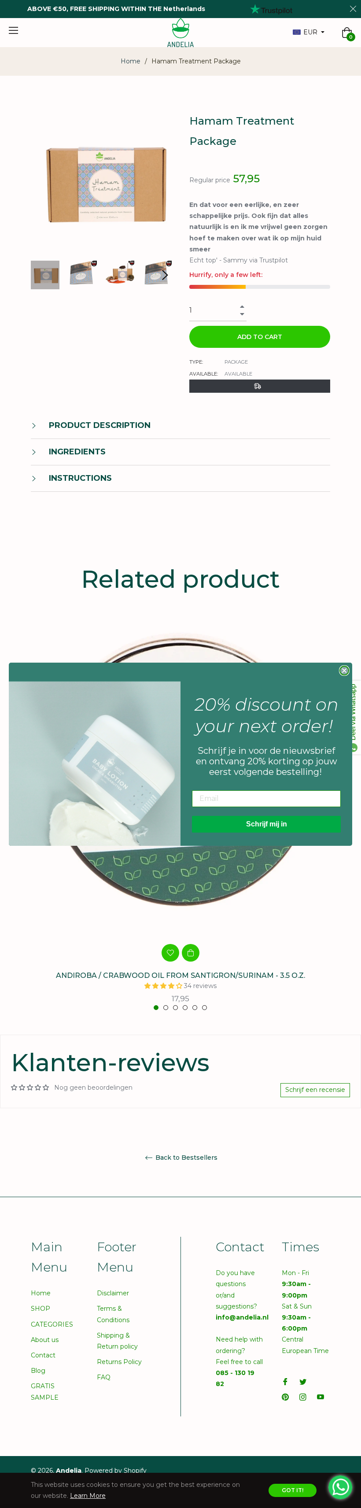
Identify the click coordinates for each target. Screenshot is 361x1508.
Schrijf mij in (266, 824)
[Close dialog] (344, 670)
